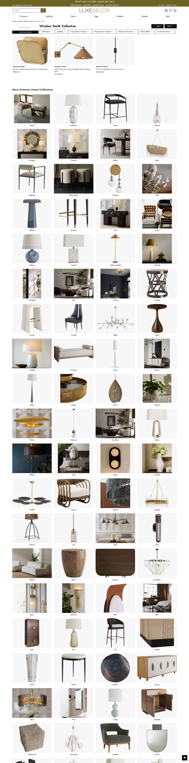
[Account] (166, 10)
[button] (175, 10)
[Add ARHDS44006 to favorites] (132, 39)
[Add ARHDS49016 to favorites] (90, 39)
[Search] (43, 10)
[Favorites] (170, 10)
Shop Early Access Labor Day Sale (94, 1)
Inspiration (87, 5)
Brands (20, 21)
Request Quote (98, 5)
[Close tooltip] (185, 751)
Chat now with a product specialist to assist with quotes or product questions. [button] (169, 752)
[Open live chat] (184, 757)
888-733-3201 (172, 5)
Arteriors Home (29, 21)
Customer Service (112, 5)
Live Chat (161, 5)
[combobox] (26, 10)
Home (14, 21)
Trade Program (75, 5)
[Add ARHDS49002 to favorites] (49, 39)
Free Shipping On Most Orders (22, 5)
